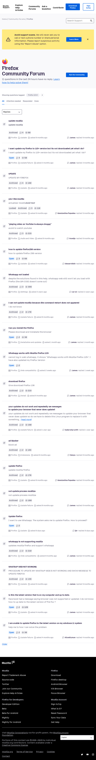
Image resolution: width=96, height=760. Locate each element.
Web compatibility (28, 370)
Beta (4, 708)
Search (91, 21)
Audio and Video (27, 238)
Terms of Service (24, 752)
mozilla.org (7, 752)
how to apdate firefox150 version (24, 249)
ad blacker (13, 441)
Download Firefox (73, 7)
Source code (8, 680)
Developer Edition (11, 704)
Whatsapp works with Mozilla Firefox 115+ (28, 353)
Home (4, 19)
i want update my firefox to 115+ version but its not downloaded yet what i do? (46, 148)
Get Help (55, 722)
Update (24, 138)
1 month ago (89, 342)
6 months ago (88, 396)
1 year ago (89, 430)
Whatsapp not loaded (18, 274)
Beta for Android (10, 713)
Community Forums (34, 7)
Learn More (73, 39)
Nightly (5, 717)
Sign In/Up (88, 7)
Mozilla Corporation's (17, 733)
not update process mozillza (22, 491)
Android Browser (59, 684)
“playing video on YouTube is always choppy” (29, 224)
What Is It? (56, 708)
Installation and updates (31, 342)
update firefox (15, 466)
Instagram (93, 755)
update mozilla (15, 121)
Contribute (58, 7)
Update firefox (15, 516)
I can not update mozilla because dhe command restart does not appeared (43, 303)
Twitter (5, 684)
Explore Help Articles (19, 7)
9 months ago (88, 138)
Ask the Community (77, 75)
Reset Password (59, 713)
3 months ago (88, 163)
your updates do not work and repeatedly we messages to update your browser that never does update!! (35, 408)
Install (23, 396)
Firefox (14, 138)
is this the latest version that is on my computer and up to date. (39, 595)
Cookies (51, 752)
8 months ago (88, 238)
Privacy (39, 752)
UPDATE (12, 174)
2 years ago (89, 292)
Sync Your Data (58, 717)
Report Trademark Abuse (14, 675)
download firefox (16, 381)
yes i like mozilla (16, 199)
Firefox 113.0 (33, 95)
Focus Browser (58, 693)
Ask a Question (46, 7)
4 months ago (88, 612)
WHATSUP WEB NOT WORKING (22, 567)
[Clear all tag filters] (42, 95)
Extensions (25, 455)
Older (4, 644)
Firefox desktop (58, 680)
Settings (24, 292)
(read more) (26, 419)
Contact (6, 756)
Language (64, 733)
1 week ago (89, 370)
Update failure (27, 163)
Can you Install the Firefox (21, 328)
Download (56, 675)
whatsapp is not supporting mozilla (25, 541)
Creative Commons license (15, 745)
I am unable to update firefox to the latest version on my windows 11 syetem (45, 623)
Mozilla (8, 663)
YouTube (87, 755)
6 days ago (89, 531)
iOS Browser (57, 689)
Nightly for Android (11, 722)
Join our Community (12, 689)
